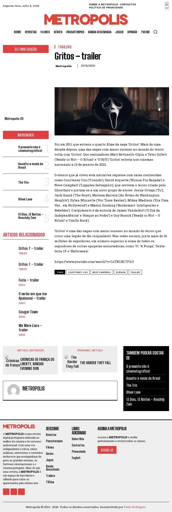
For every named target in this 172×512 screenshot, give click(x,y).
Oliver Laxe (25, 199)
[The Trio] (10, 182)
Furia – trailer (29, 280)
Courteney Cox (78, 272)
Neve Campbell (101, 272)
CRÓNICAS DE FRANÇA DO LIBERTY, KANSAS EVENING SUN (37, 364)
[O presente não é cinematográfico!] (10, 148)
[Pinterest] (78, 75)
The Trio (23, 182)
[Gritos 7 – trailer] (10, 250)
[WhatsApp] (87, 75)
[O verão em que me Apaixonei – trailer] (10, 298)
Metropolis (64, 66)
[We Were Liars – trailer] (10, 329)
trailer (135, 272)
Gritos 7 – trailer (31, 248)
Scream (120, 272)
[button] (155, 32)
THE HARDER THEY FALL (95, 363)
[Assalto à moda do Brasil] (10, 165)
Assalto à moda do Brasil (30, 165)
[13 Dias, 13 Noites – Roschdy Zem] (10, 215)
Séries (22, 285)
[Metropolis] (13, 390)
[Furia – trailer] (10, 282)
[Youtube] (21, 491)
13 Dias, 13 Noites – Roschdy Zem (30, 216)
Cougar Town (28, 312)
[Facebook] (59, 75)
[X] (68, 75)
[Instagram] (13, 491)
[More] (97, 75)
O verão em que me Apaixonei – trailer (33, 296)
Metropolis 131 (14, 118)
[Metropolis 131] (26, 86)
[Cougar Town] (10, 314)
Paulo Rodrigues (135, 507)
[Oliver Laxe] (10, 198)
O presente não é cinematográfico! (30, 148)
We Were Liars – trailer (30, 327)
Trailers (23, 253)
